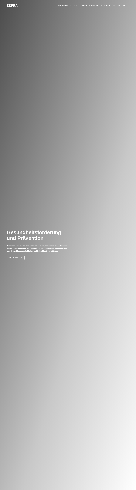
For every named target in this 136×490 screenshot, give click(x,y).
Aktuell (77, 5)
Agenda (84, 5)
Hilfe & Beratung (109, 5)
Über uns (121, 5)
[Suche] (128, 5)
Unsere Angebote (15, 257)
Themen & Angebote (64, 5)
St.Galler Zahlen (95, 5)
